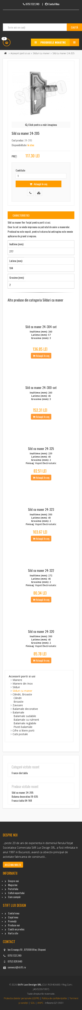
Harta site (13, 933)
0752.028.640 (15, 961)
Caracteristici (21, 215)
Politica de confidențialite (54, 998)
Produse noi (14, 925)
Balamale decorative (25, 709)
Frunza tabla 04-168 (22, 800)
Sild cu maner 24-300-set (41, 387)
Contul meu (13, 913)
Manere (17, 680)
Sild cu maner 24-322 (41, 570)
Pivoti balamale (23, 727)
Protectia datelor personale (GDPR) (21, 998)
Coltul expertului (16, 893)
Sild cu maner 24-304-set (41, 327)
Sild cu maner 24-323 (41, 509)
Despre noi (13, 881)
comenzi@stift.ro (17, 967)
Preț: (14, 156)
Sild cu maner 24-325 (41, 448)
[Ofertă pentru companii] (38, 192)
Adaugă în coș (40, 184)
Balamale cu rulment (26, 719)
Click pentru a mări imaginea (42, 125)
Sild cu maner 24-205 (22, 792)
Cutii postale (20, 734)
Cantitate (20, 170)
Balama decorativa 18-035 (25, 796)
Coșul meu (13, 917)
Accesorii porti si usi (20, 53)
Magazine (12, 885)
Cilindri (18, 698)
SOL (33, 1002)
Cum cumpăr (14, 897)
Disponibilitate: (19, 145)
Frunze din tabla (20, 773)
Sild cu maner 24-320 (41, 631)
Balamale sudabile (25, 716)
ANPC (40, 1002)
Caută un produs (16, 929)
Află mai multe (13, 865)
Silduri (16, 687)
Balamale (18, 712)
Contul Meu (53, 4)
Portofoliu (13, 889)
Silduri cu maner (41, 53)
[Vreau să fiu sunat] (30, 192)
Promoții (12, 921)
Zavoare (18, 705)
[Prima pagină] (5, 53)
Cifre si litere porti (23, 730)
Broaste (18, 701)
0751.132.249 (14, 955)
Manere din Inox (23, 683)
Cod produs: (18, 140)
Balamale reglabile (25, 723)
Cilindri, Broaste (22, 694)
